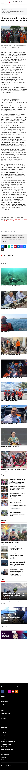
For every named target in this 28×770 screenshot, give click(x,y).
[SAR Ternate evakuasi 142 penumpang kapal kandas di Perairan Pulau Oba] (14, 368)
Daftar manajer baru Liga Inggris (12, 673)
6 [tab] (15, 625)
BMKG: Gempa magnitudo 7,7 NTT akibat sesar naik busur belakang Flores (13, 353)
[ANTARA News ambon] (15, 1)
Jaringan (3, 739)
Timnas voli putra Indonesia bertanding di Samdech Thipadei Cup (17, 495)
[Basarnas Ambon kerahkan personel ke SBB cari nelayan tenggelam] (14, 391)
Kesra (10, 9)
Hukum (3, 715)
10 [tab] (24, 625)
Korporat (3, 757)
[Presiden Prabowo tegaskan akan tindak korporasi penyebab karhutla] (14, 532)
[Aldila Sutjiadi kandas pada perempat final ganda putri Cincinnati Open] (4, 488)
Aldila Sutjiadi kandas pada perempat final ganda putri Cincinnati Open (17, 488)
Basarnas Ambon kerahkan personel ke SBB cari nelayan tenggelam (13, 399)
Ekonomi (3, 718)
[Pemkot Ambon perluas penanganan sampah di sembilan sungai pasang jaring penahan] (4, 572)
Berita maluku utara (8, 258)
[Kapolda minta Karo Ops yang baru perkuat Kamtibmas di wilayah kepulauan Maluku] (4, 481)
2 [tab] (12, 601)
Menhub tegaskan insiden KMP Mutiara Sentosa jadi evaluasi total (12, 422)
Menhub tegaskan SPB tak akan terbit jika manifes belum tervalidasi (13, 307)
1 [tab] (9, 601)
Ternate (10, 255)
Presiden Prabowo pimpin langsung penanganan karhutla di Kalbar (16, 548)
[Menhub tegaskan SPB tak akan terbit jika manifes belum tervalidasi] (14, 299)
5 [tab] (18, 601)
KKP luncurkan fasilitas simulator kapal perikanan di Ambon (13, 619)
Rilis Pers (3, 735)
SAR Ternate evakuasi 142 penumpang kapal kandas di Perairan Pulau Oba (12, 376)
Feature (3, 732)
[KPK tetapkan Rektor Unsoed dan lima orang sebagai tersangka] (4, 556)
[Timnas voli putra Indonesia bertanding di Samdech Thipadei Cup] (4, 496)
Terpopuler (4, 475)
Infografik (4, 627)
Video (3, 603)
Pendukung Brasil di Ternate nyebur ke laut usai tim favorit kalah (14, 595)
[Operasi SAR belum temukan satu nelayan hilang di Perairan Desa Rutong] (14, 276)
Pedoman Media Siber (7, 749)
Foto (2, 579)
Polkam (3, 730)
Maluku (3, 710)
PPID (2, 760)
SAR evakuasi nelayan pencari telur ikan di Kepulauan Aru (13, 330)
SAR (5, 255)
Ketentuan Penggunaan (8, 741)
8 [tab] (19, 625)
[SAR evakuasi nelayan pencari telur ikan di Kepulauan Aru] (14, 322)
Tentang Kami (5, 747)
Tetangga (4, 727)
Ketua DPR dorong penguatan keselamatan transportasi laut (10, 445)
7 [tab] (17, 625)
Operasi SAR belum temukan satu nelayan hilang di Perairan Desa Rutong (13, 284)
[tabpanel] (14, 591)
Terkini (3, 696)
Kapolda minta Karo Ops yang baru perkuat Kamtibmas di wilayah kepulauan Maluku (17, 481)
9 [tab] (22, 625)
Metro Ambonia (5, 713)
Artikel (3, 721)
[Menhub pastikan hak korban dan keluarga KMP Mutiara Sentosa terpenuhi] (14, 460)
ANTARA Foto (5, 754)
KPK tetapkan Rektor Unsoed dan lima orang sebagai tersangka (17, 555)
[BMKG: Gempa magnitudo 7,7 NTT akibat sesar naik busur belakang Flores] (14, 345)
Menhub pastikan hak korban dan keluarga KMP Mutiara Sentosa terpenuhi (13, 468)
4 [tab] (16, 601)
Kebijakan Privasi (6, 744)
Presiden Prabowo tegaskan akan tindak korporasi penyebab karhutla (13, 541)
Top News (4, 520)
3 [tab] (14, 601)
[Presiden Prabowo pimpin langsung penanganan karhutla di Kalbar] (4, 549)
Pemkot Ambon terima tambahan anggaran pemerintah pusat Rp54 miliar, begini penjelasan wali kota (17, 504)
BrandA (3, 752)
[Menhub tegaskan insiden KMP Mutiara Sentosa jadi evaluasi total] (14, 414)
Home (5, 9)
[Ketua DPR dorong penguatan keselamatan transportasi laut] (14, 437)
